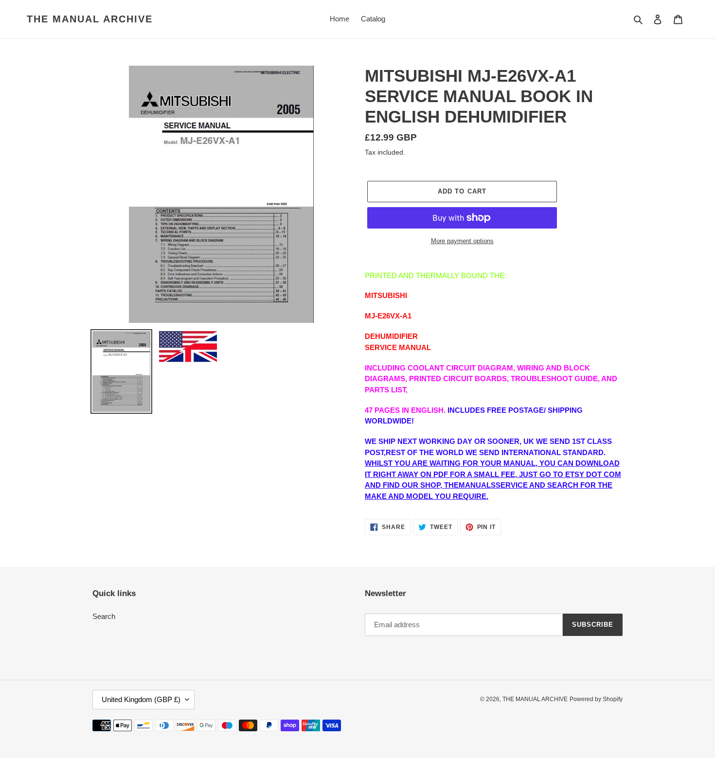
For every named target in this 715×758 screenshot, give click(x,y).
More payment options (462, 241)
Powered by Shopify (596, 699)
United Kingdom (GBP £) (141, 699)
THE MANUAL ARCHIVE (90, 19)
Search (103, 616)
